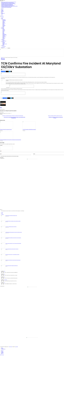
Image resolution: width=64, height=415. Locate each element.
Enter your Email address (2, 113)
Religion (3, 43)
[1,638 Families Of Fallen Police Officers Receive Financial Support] (3, 264)
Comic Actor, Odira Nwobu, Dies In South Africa (11, 226)
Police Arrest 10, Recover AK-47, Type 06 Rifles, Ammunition (12, 254)
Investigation (4, 25)
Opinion (2, 39)
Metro (3, 23)
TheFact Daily (10, 346)
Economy (4, 29)
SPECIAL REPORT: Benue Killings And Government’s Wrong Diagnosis (13, 237)
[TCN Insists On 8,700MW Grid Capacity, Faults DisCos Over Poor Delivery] (3, 84)
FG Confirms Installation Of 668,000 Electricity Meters (29, 129)
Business (2, 28)
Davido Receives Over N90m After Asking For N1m (11, 215)
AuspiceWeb (16, 346)
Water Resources (4, 34)
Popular (2, 212)
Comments (2, 214)
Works (3, 32)
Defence (3, 22)
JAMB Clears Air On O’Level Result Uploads (6, 7)
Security (3, 24)
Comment (1, 145)
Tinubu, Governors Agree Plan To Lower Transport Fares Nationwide (13, 243)
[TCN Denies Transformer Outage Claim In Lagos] (6, 128)
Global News (4, 19)
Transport (4, 35)
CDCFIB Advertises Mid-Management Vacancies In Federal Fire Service (14, 232)
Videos (3, 44)
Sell (4, 271)
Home (2, 18)
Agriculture (4, 30)
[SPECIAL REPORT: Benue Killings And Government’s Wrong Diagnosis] (3, 242)
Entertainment (4, 46)
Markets (3, 33)
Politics (2, 27)
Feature (2, 41)
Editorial (3, 40)
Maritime (4, 37)
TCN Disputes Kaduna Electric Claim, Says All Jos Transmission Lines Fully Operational (10, 139)
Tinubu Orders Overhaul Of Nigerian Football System (7, 4)
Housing (3, 31)
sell (4, 282)
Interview (4, 42)
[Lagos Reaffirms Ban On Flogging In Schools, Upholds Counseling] (3, 225)
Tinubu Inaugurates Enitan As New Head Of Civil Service (7, 2)
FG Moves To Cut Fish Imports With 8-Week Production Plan (7, 5)
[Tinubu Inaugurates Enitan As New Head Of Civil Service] (3, 253)
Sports (2, 45)
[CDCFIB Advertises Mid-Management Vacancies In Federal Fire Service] (3, 236)
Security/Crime (4, 20)
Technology (4, 38)
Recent (2, 213)
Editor (2, 69)
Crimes (3, 21)
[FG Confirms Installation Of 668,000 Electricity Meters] (29, 128)
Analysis (3, 26)
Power (3, 57)
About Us (2, 348)
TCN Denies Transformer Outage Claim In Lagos (6, 6)
